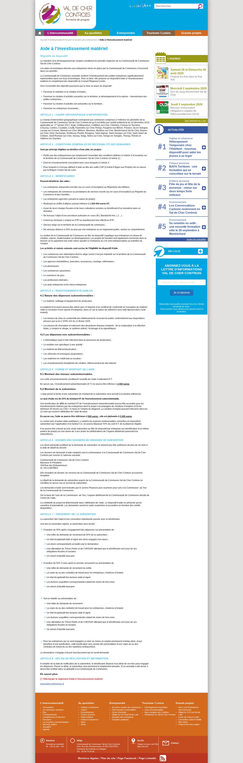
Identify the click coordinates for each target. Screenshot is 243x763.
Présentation (48, 707)
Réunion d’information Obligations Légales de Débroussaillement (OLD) (184, 110)
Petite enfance (87, 717)
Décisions (47, 719)
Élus (44, 712)
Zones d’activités (119, 712)
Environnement (177, 202)
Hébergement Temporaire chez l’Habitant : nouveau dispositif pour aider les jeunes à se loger (185, 148)
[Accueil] (39, 33)
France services (88, 715)
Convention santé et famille (189, 719)
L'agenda (174, 58)
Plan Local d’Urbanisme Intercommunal (188, 708)
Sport (83, 722)
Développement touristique (156, 707)
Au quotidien (86, 703)
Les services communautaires (56, 722)
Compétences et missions (54, 717)
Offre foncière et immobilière (124, 710)
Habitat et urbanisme (181, 138)
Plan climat (182, 722)
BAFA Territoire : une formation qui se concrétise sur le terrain (185, 170)
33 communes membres (53, 710)
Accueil (43, 40)
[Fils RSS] (163, 758)
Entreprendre (56, 40)
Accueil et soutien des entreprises (81, 40)
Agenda (46, 729)
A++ (147, 6)
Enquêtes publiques (120, 719)
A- (131, 6)
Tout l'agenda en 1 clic (195, 120)
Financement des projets (189, 724)
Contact (175, 743)
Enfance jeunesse (179, 163)
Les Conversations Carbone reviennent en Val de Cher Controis (184, 209)
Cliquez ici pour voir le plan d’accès (147, 745)
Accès (140, 740)
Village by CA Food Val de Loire (125, 715)
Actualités (176, 129)
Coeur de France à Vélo (188, 717)
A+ (139, 6)
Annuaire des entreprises (123, 717)
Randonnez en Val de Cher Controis (160, 715)
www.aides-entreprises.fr (52, 684)
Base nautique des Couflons (157, 712)
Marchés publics (50, 724)
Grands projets (185, 703)
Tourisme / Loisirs (153, 703)
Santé (83, 724)
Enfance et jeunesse (89, 719)
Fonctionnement (50, 715)
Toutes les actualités (196, 239)
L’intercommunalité (52, 703)
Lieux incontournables (154, 710)
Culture (84, 710)
